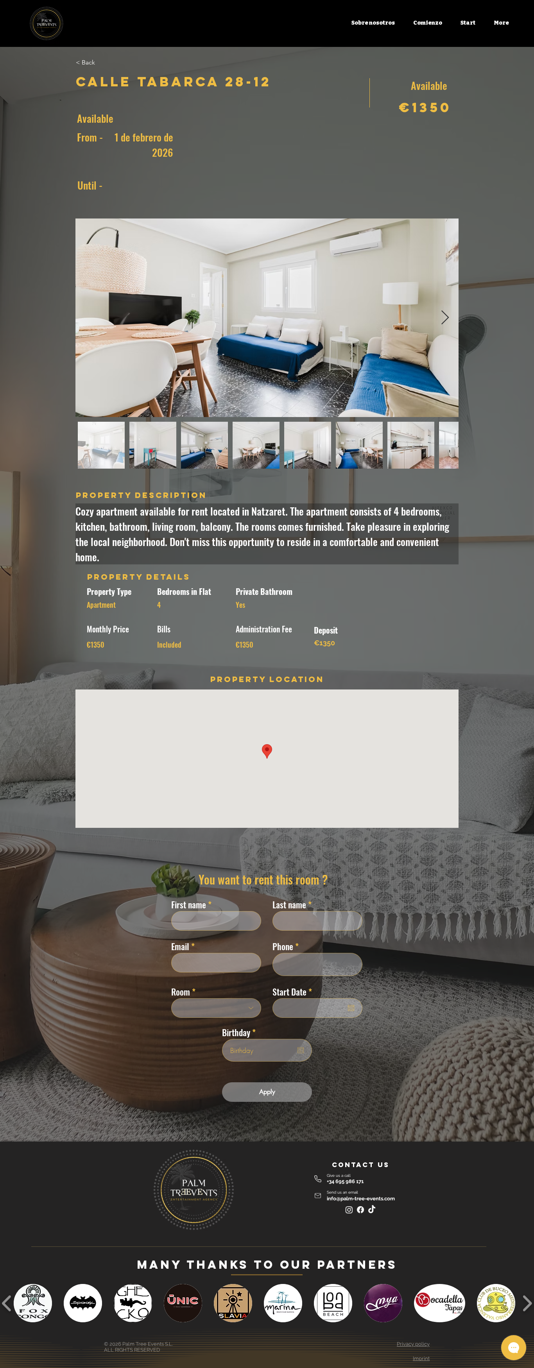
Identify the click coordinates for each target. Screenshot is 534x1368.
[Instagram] (349, 1209)
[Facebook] (360, 1209)
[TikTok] (371, 1209)
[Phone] (318, 1179)
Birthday (240, 1032)
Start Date (293, 991)
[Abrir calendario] (351, 1008)
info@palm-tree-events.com (361, 1198)
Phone (282, 946)
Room (180, 991)
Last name (289, 904)
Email (180, 946)
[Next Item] (445, 318)
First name (188, 904)
